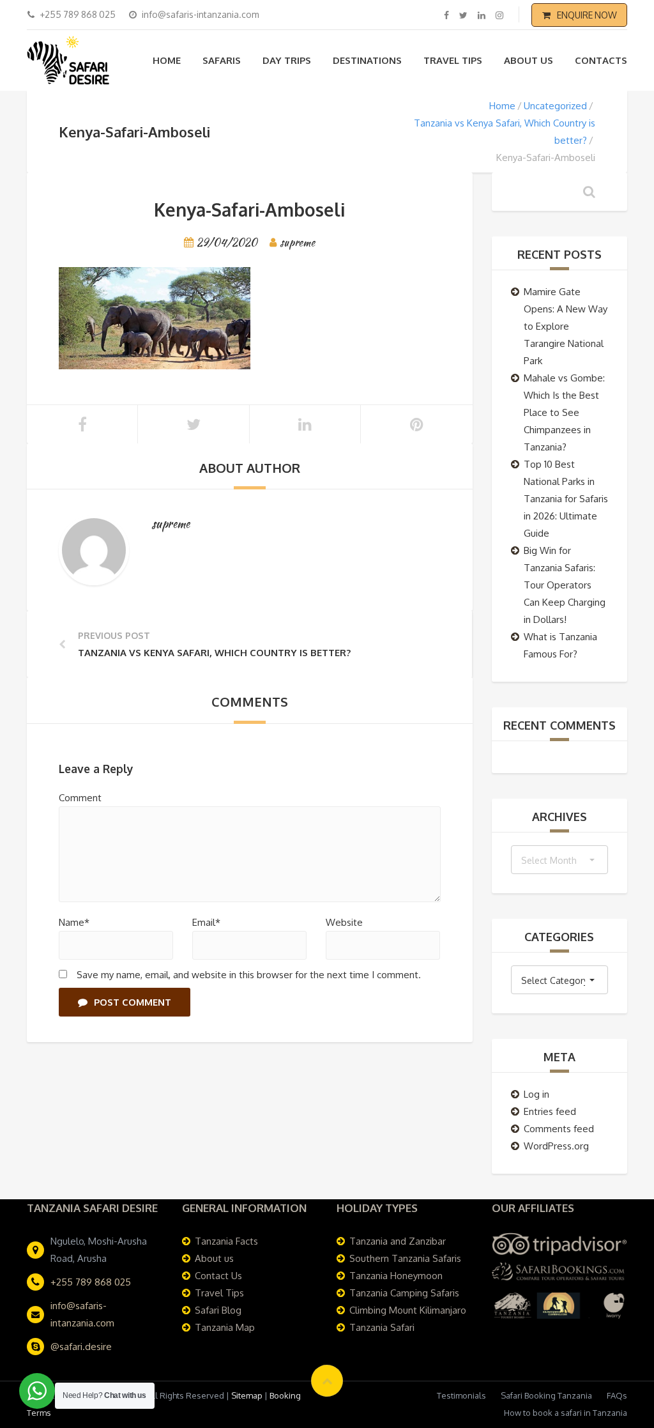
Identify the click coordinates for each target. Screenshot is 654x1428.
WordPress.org (556, 1146)
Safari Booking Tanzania (546, 1395)
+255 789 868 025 (90, 1282)
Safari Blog (218, 1310)
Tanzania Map (225, 1327)
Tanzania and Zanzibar (397, 1241)
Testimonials (461, 1395)
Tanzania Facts (226, 1241)
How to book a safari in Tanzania (565, 1413)
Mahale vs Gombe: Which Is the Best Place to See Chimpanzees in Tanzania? (564, 412)
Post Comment (132, 1002)
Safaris (221, 60)
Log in (536, 1094)
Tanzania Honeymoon (396, 1276)
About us (528, 60)
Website (344, 922)
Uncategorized (555, 106)
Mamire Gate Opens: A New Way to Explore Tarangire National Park (565, 326)
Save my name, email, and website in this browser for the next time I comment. (249, 975)
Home (167, 60)
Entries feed (550, 1111)
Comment (80, 798)
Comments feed (559, 1129)
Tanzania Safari (381, 1327)
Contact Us (218, 1276)
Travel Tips (452, 60)
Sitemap (246, 1395)
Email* (206, 922)
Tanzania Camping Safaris (404, 1293)
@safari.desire (81, 1346)
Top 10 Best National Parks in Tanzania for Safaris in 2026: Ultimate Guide (566, 498)
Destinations (367, 60)
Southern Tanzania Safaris (405, 1258)
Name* (74, 922)
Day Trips (286, 60)
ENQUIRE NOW (587, 15)
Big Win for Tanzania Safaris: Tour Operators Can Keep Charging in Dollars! (564, 585)
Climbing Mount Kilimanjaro (407, 1310)
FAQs (617, 1395)
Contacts (601, 60)
